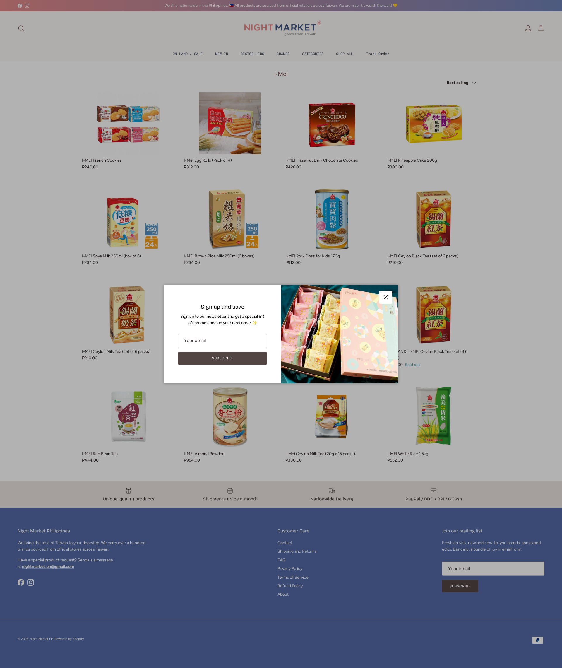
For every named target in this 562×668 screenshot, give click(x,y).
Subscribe (222, 358)
